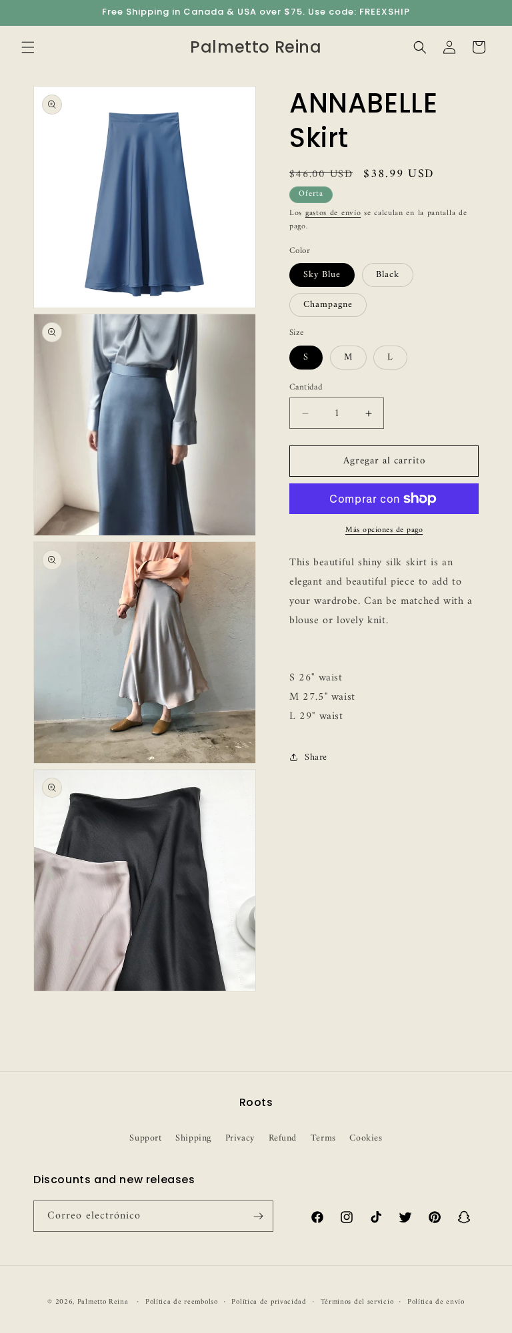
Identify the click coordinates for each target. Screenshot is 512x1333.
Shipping (193, 1138)
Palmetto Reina (103, 1302)
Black (387, 274)
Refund (283, 1138)
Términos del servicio (357, 1302)
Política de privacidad (268, 1302)
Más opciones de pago (384, 531)
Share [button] (316, 757)
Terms (323, 1138)
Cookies (365, 1138)
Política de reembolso (181, 1302)
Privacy (240, 1138)
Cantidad (306, 387)
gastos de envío (333, 213)
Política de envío (436, 1302)
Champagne (328, 304)
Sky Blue (322, 274)
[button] (28, 47)
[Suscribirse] (258, 1216)
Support (145, 1138)
